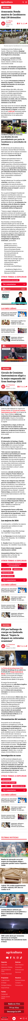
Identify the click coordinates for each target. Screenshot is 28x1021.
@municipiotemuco (10, 247)
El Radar (3, 983)
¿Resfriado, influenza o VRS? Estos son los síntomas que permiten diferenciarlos (17, 339)
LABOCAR (11, 111)
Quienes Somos (20, 980)
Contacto (18, 983)
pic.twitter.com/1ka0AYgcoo (13, 266)
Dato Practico (19, 965)
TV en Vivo (14, 1007)
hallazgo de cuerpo (8, 782)
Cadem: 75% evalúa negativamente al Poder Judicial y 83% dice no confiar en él (13, 887)
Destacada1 (6, 779)
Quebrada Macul (19, 786)
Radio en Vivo (14, 1004)
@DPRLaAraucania (10, 245)
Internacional (19, 970)
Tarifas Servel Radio (5, 997)
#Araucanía (8, 244)
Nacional (6, 7)
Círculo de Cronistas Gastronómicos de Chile (13, 411)
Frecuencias (19, 985)
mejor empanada (8, 576)
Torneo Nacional (6, 974)
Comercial (4, 994)
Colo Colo (4, 965)
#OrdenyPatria (8, 264)
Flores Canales (9, 22)
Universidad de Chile (6, 970)
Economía (18, 967)
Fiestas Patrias (6, 410)
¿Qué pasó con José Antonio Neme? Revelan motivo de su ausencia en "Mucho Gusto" (9, 314)
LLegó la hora (5, 980)
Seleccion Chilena (6, 967)
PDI (6, 786)
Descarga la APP (14, 1011)
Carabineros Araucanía (10, 280)
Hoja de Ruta (5, 988)
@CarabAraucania (10, 255)
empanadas (17, 569)
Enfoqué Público (6, 985)
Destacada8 (6, 569)
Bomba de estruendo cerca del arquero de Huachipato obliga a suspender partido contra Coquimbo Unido (14, 862)
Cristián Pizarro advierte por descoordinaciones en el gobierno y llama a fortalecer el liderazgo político (13, 912)
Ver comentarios (9, 284)
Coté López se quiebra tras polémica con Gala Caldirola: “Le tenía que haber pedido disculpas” (18, 322)
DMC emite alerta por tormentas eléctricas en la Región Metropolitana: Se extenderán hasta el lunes (14, 939)
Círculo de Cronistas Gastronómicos (14, 565)
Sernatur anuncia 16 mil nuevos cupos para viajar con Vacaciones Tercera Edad (8, 330)
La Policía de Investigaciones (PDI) (12, 668)
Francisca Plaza (10, 385)
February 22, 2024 (9, 273)
